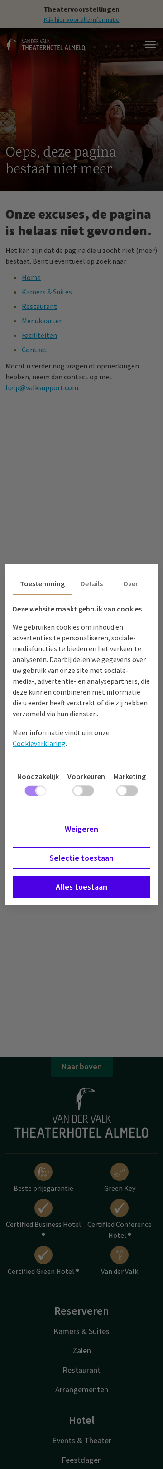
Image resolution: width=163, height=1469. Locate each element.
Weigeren (81, 829)
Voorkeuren (86, 776)
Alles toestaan (81, 886)
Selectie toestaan (81, 858)
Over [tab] (130, 583)
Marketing (130, 776)
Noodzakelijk (38, 776)
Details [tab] (92, 583)
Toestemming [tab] (42, 583)
